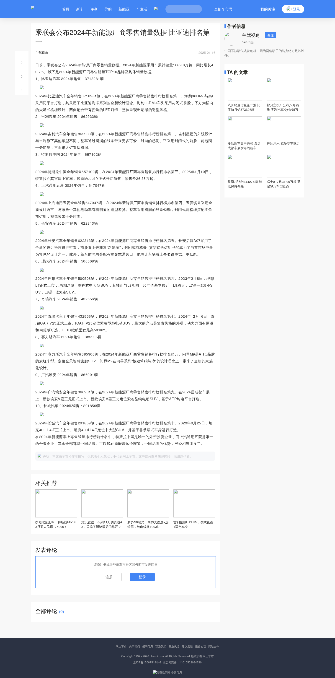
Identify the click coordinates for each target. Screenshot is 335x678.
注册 (109, 576)
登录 (142, 576)
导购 (108, 9)
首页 (65, 9)
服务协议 (200, 646)
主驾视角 (251, 35)
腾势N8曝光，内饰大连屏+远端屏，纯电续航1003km (147, 524)
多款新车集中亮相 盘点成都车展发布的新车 (244, 145)
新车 (79, 9)
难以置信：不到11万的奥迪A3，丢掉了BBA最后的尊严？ (101, 524)
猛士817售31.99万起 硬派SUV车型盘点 (284, 183)
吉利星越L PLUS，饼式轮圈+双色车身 (193, 524)
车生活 (141, 9)
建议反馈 (187, 646)
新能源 (124, 9)
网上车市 (121, 646)
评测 (94, 9)
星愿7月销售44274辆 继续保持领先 (245, 183)
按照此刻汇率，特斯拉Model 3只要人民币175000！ (55, 524)
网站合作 (213, 646)
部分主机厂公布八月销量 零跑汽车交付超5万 (283, 107)
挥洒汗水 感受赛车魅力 (283, 143)
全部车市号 (223, 9)
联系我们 (160, 646)
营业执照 (174, 646)
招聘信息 (147, 646)
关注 (270, 35)
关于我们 (134, 646)
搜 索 (195, 9)
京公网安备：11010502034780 (182, 662)
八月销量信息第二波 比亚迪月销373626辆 (244, 107)
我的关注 (267, 9)
